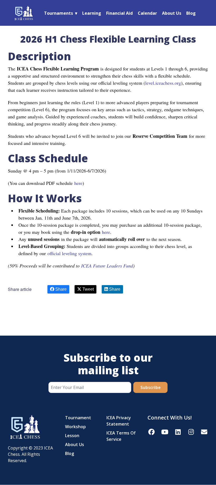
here (77, 183)
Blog (191, 13)
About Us (171, 13)
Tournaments (58, 13)
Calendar (147, 13)
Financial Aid (119, 13)
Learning (91, 13)
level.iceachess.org (163, 83)
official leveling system (69, 253)
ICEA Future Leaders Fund (107, 265)
